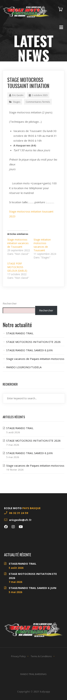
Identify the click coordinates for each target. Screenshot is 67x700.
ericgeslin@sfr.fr (20, 520)
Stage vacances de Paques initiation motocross (35, 359)
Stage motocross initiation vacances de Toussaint (18, 243)
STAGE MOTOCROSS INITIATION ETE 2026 (33, 342)
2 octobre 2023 (40, 95)
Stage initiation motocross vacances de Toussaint (42, 245)
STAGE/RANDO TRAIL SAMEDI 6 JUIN (29, 350)
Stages (16, 101)
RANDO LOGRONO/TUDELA (23, 367)
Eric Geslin (17, 95)
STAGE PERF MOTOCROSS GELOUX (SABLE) (17, 267)
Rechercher (10, 303)
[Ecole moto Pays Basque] (26, 11)
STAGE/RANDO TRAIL (19, 333)
